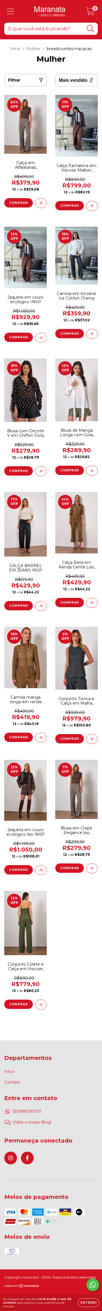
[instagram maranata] (10, 1158)
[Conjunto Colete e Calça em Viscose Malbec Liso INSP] (41, 1005)
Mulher (34, 48)
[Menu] (10, 11)
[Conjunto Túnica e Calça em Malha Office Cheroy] (92, 739)
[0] (90, 12)
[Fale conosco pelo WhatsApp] (92, 1284)
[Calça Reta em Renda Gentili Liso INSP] (92, 603)
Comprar (18, 203)
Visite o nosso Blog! (32, 1122)
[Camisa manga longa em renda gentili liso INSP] (41, 738)
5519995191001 (27, 1111)
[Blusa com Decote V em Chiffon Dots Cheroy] (41, 471)
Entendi (88, 1302)
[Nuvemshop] (22, 1286)
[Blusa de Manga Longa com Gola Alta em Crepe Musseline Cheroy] (92, 471)
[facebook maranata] (27, 1158)
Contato (12, 1082)
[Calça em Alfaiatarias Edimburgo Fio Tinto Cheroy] (41, 203)
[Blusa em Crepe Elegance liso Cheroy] (92, 868)
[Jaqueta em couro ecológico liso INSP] (41, 870)
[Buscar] (90, 28)
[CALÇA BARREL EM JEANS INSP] (41, 606)
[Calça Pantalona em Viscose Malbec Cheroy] (92, 206)
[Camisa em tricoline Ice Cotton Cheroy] (92, 334)
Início (15, 48)
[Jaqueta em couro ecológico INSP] (41, 338)
